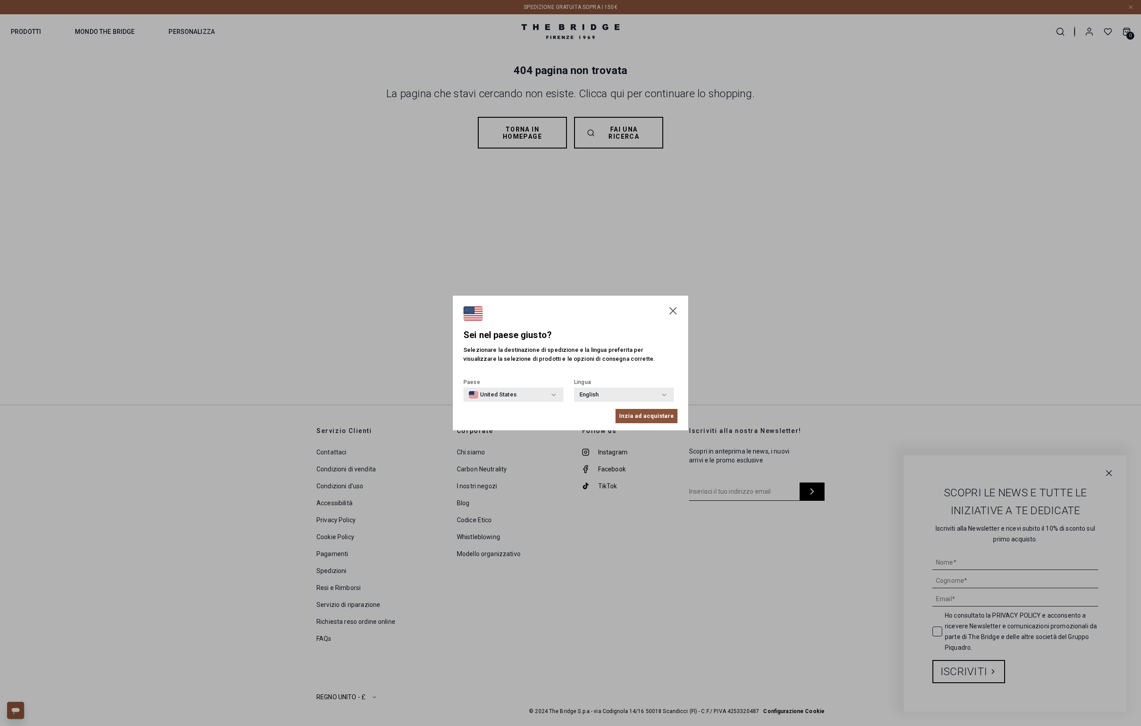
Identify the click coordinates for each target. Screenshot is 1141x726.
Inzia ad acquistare (646, 415)
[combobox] (493, 394)
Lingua (582, 382)
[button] (673, 310)
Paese (472, 382)
